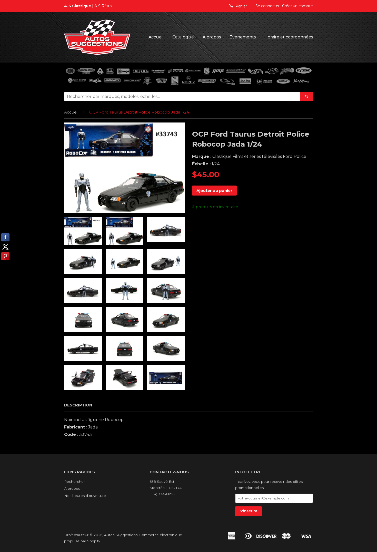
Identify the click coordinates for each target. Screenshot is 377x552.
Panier (240, 6)
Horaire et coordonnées (288, 37)
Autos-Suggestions (120, 535)
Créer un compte (297, 6)
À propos (212, 37)
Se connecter (267, 6)
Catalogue (183, 37)
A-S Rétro (103, 6)
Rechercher (74, 481)
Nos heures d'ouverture (85, 496)
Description (78, 405)
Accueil (156, 37)
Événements (243, 37)
